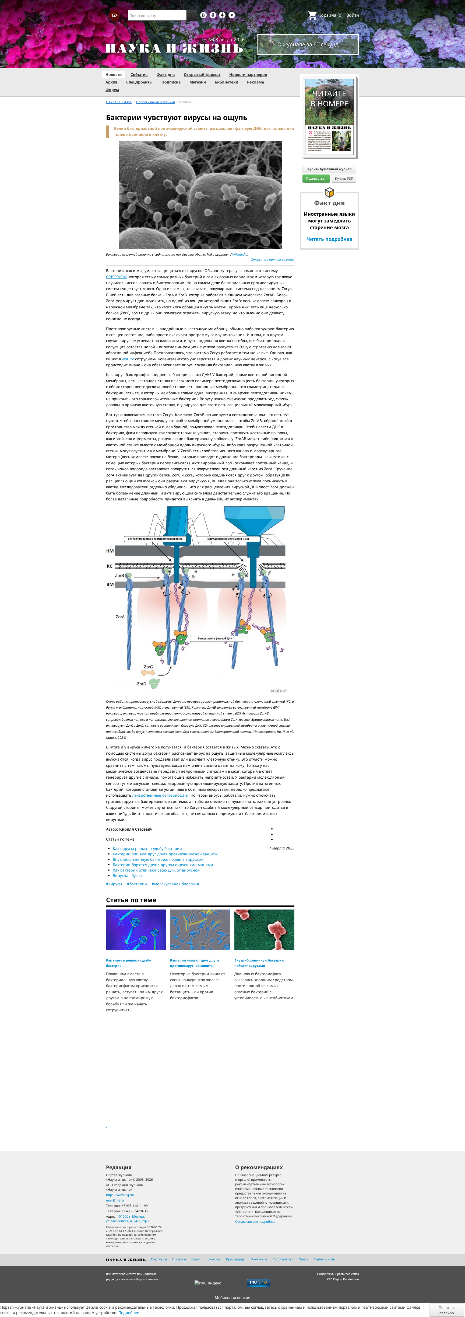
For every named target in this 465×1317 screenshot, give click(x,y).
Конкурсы (213, 1259)
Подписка (171, 82)
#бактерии (137, 883)
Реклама (255, 82)
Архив (111, 82)
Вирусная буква (127, 875)
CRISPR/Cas (116, 276)
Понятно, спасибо (447, 1310)
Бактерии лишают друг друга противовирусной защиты (165, 853)
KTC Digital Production (343, 1279)
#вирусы (114, 883)
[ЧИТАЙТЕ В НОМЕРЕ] (329, 63)
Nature (128, 358)
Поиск (303, 1259)
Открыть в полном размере (272, 259)
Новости (113, 74)
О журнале (259, 1259)
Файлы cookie (324, 1259)
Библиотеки (226, 82)
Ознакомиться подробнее (255, 1221)
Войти (352, 15)
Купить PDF (344, 178)
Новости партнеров (248, 74)
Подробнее (128, 1312)
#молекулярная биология (175, 883)
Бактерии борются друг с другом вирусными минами (163, 864)
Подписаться (316, 178)
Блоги (195, 1259)
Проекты (179, 1259)
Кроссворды (235, 1259)
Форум (112, 89)
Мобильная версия (232, 1297)
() (330, 15)
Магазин (197, 82)
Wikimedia (239, 254)
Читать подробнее (330, 239)
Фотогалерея (283, 1259)
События (139, 74)
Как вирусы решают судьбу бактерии (147, 848)
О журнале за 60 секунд (308, 44)
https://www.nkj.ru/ (120, 1195)
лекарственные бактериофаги (160, 795)
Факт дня (166, 74)
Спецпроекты (139, 82)
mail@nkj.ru (115, 1200)
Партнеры (159, 1259)
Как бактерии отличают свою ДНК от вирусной (156, 870)
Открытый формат (202, 74)
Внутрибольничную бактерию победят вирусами (158, 859)
